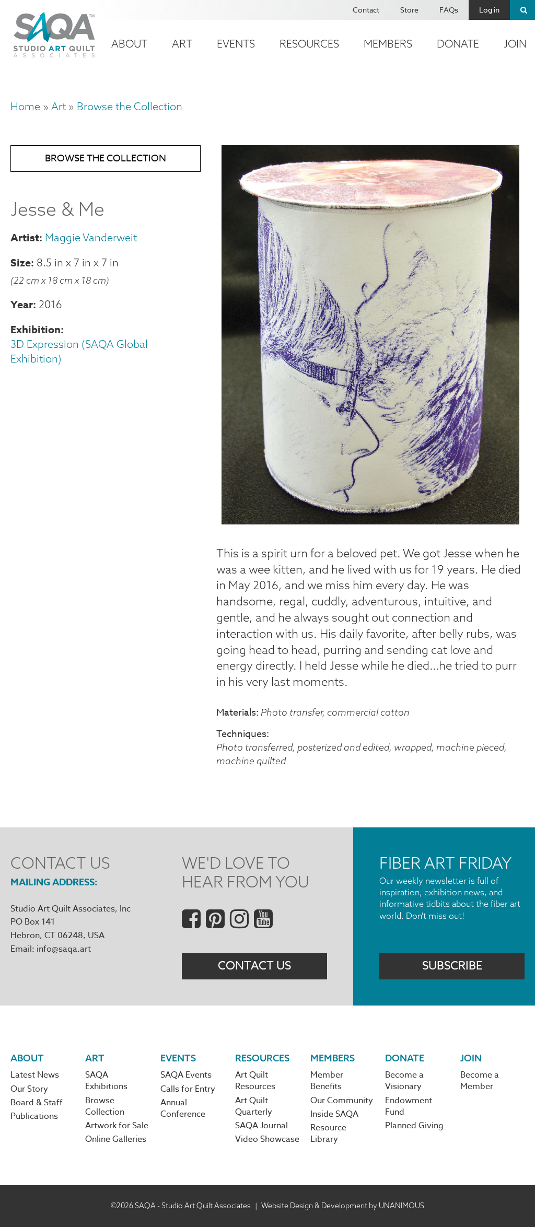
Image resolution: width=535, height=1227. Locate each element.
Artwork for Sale (116, 1125)
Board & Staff (36, 1102)
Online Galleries (115, 1139)
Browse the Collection (129, 106)
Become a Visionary (404, 1081)
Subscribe (452, 965)
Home (25, 106)
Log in (489, 10)
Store (409, 10)
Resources (309, 43)
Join (471, 1058)
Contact (366, 10)
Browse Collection (104, 1106)
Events (236, 43)
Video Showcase (267, 1139)
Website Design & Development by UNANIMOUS (342, 1205)
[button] (370, 520)
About (129, 43)
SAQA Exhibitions (106, 1081)
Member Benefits (326, 1081)
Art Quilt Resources (255, 1081)
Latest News (34, 1075)
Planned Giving (414, 1125)
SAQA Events (186, 1075)
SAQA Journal (261, 1125)
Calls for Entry (187, 1089)
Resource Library (328, 1133)
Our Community (341, 1100)
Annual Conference (182, 1108)
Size (20, 262)
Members (388, 43)
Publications (34, 1116)
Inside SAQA (334, 1114)
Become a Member (479, 1081)
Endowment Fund (408, 1106)
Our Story (29, 1089)
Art (182, 43)
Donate (458, 43)
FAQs (448, 10)
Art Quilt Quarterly (253, 1106)
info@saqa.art (64, 949)
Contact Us (254, 965)
